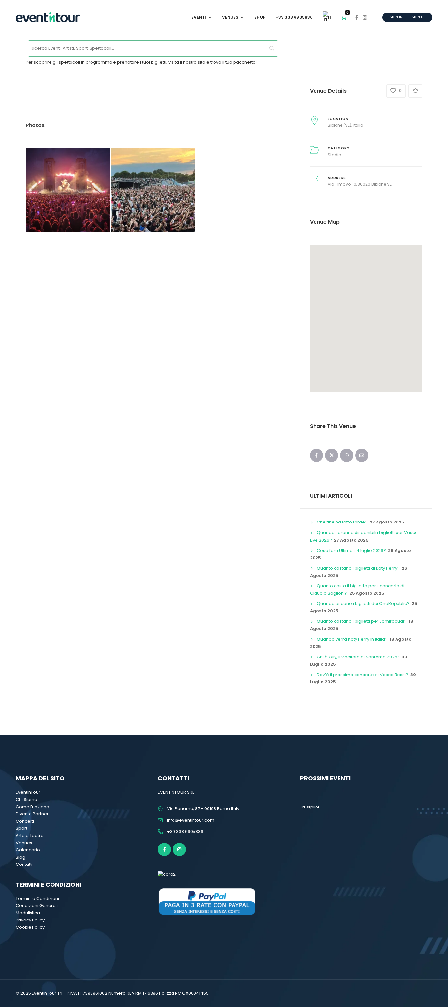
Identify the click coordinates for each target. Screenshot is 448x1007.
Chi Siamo (26, 799)
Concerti (25, 821)
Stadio (334, 155)
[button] (366, 314)
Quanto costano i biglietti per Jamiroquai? (362, 621)
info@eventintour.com (190, 820)
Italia (358, 125)
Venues (230, 17)
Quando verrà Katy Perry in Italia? (352, 639)
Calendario (28, 850)
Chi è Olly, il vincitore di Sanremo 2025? (358, 657)
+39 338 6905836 (294, 17)
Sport (21, 828)
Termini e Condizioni (37, 898)
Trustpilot (309, 807)
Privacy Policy (30, 920)
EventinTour (28, 792)
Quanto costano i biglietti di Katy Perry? (358, 568)
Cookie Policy (30, 927)
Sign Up (418, 17)
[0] (343, 17)
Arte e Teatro (30, 835)
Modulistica (28, 913)
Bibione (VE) (339, 125)
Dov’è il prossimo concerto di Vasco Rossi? (362, 675)
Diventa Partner (32, 814)
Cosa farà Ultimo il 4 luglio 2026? (351, 550)
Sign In (396, 17)
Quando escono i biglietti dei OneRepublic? (363, 603)
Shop (260, 17)
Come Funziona (32, 807)
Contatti (24, 864)
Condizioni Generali (37, 905)
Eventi (198, 17)
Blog (20, 857)
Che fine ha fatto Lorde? (342, 522)
